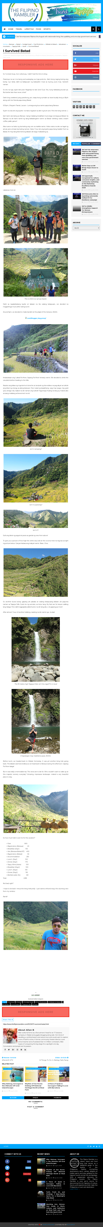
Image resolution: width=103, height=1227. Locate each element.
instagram (40, 999)
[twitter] (94, 1146)
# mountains (15, 1004)
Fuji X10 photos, (30, 55)
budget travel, (20, 55)
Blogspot (71, 1224)
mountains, (58, 55)
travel (24, 46)
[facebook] (88, 1146)
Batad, (13, 55)
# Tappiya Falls (26, 1004)
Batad (18, 44)
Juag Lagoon (8, 1069)
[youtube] (97, 1146)
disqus (35, 1097)
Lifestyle (29, 29)
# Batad (18, 1002)
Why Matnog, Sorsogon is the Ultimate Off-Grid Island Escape (12, 1086)
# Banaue (11, 1002)
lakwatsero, (50, 55)
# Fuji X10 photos (41, 1002)
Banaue (11, 44)
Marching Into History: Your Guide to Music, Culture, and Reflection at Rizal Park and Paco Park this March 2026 (55, 1208)
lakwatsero (62, 44)
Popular (86, 144)
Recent (76, 144)
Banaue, (7, 55)
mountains (6, 46)
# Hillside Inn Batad (54, 1002)
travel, (8, 57)
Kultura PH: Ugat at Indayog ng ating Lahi (36, 1069)
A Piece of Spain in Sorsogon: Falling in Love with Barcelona (58, 1086)
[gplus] (90, 1146)
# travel (35, 1004)
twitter (35, 999)
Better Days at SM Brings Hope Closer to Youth (86, 36)
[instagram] (99, 1146)
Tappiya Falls (16, 46)
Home (10, 29)
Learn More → (75, 1189)
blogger (13, 1097)
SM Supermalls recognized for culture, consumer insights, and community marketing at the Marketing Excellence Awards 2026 (90, 181)
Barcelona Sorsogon (56, 1069)
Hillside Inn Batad (51, 44)
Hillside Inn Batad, (41, 55)
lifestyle (65, 36)
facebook (30, 999)
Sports (47, 29)
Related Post (8, 1064)
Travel (19, 29)
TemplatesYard (48, 1224)
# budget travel (28, 1002)
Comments (96, 144)
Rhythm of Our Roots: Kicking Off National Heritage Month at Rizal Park (34, 1087)
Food (38, 29)
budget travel (27, 44)
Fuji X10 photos (38, 44)
